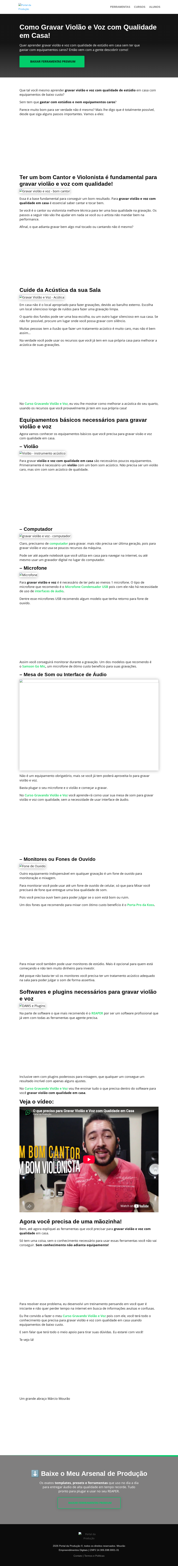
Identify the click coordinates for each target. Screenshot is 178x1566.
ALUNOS (154, 7)
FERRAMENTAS (120, 7)
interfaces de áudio (49, 591)
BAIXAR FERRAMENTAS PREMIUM (52, 61)
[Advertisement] (90, 148)
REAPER (97, 1013)
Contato (78, 1555)
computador (59, 543)
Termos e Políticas (94, 1555)
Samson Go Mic (33, 666)
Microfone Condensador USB (86, 587)
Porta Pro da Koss (140, 905)
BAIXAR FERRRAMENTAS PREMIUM (90, 1502)
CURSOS (139, 7)
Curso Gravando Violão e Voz (46, 403)
